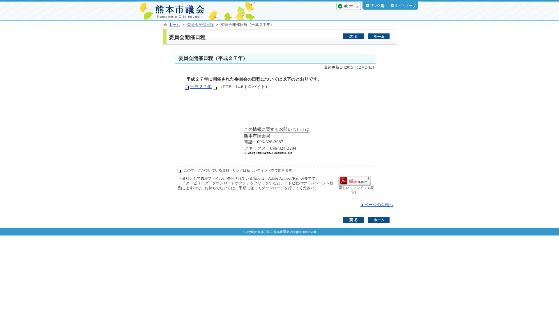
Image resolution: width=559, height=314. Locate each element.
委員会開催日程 (200, 25)
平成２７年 (201, 86)
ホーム (174, 25)
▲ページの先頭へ (376, 205)
